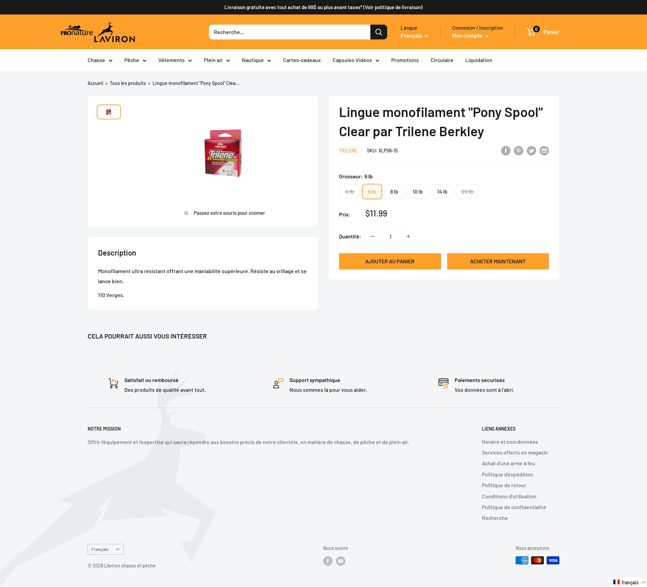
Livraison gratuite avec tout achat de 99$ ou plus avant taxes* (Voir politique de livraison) (323, 7)
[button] (630, 582)
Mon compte (468, 35)
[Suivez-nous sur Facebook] (328, 561)
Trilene (348, 151)
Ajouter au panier (389, 261)
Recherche (495, 518)
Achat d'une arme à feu (508, 463)
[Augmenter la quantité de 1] (408, 236)
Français (100, 549)
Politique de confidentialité (514, 507)
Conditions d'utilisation (509, 496)
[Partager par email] (544, 150)
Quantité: (350, 236)
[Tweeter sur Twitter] (531, 150)
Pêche (131, 60)
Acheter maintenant (498, 261)
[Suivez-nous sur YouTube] (340, 561)
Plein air (213, 60)
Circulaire (442, 60)
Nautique (253, 60)
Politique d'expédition (507, 474)
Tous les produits (128, 83)
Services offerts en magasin (515, 452)
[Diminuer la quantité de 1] (373, 236)
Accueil (95, 83)
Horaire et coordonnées (510, 441)
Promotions (405, 60)
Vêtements (171, 60)
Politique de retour (504, 485)
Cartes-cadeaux (302, 60)
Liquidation (478, 60)
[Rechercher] (378, 32)
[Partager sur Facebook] (506, 150)
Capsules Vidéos (352, 60)
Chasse (96, 60)
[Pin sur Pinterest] (518, 150)
